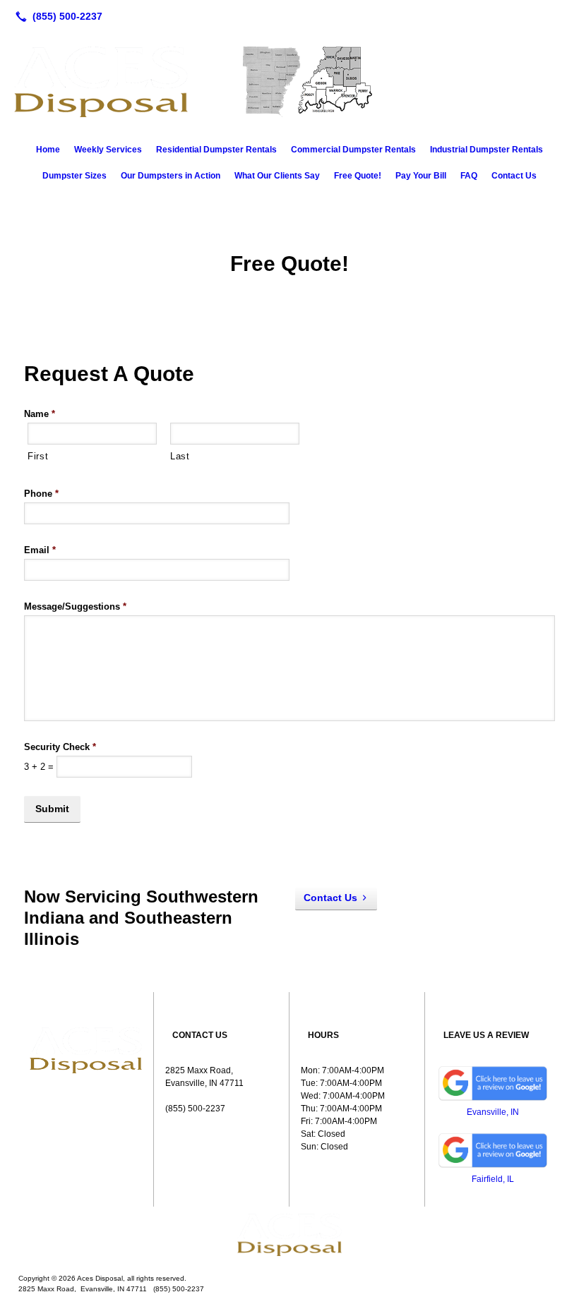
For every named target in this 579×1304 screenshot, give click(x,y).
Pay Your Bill (420, 176)
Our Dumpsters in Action (170, 176)
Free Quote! (357, 176)
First (38, 456)
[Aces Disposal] (289, 1234)
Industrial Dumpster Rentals (486, 150)
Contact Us (514, 176)
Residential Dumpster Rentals (216, 150)
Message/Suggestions (75, 606)
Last (180, 456)
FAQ (468, 176)
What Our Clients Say (277, 176)
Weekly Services (108, 150)
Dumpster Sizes (74, 176)
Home (48, 150)
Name (39, 413)
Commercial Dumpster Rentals (353, 150)
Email (40, 550)
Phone (41, 493)
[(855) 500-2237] (56, 16)
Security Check (60, 746)
